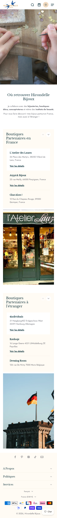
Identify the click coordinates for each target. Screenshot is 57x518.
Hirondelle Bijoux (32, 513)
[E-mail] (42, 457)
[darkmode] (45, 4)
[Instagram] (28, 457)
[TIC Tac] (35, 457)
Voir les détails (17, 166)
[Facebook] (15, 457)
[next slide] (48, 134)
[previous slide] (43, 134)
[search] (32, 5)
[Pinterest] (22, 457)
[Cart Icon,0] (39, 5)
